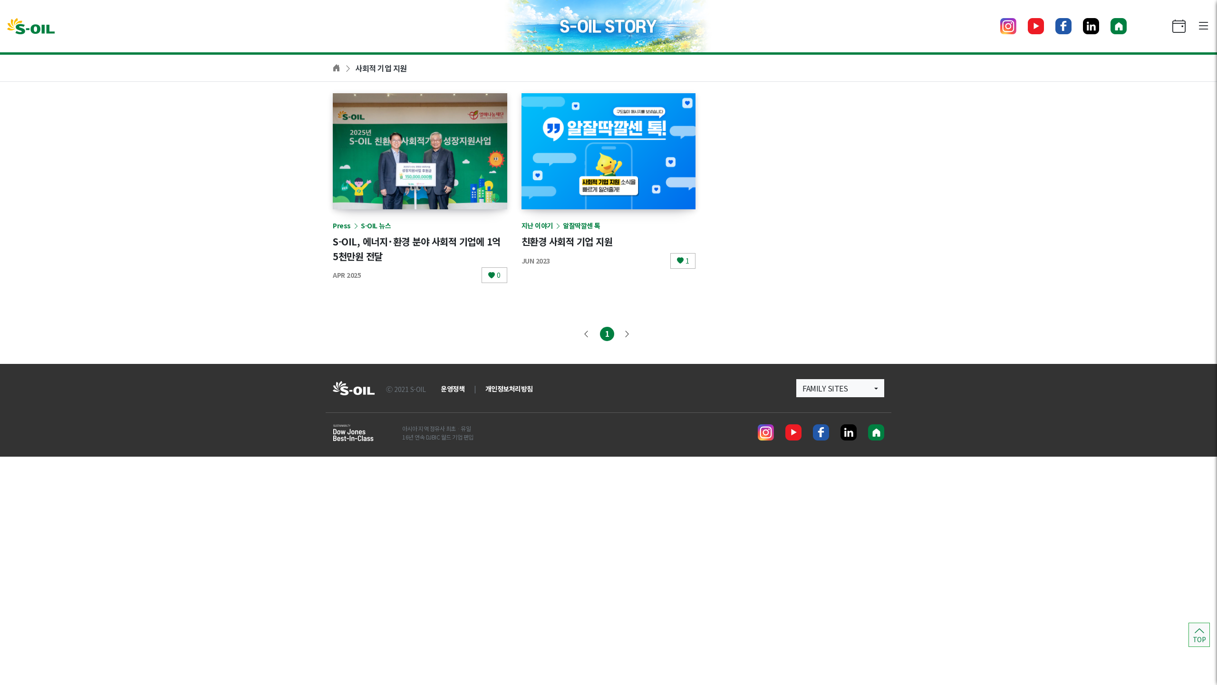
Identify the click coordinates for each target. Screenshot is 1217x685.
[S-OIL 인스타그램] (1008, 26)
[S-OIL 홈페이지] (1119, 26)
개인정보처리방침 (509, 388)
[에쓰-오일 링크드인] (1091, 26)
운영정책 (452, 388)
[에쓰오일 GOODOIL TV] (1036, 26)
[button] (840, 388)
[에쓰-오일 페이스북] (1063, 26)
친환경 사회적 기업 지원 (567, 241)
